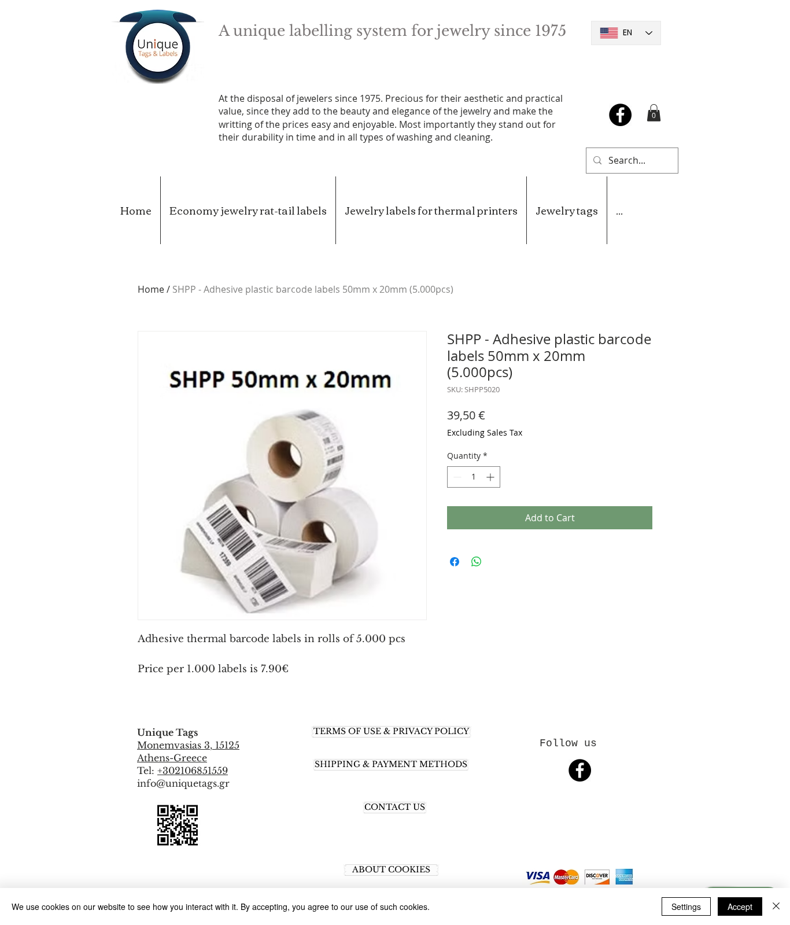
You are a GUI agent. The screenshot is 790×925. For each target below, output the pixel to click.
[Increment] (491, 477)
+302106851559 (192, 770)
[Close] (776, 906)
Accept (740, 906)
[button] (654, 112)
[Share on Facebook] (455, 562)
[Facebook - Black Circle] (620, 115)
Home (151, 289)
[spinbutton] (473, 477)
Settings (686, 906)
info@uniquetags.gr (183, 783)
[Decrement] (456, 477)
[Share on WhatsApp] (476, 562)
